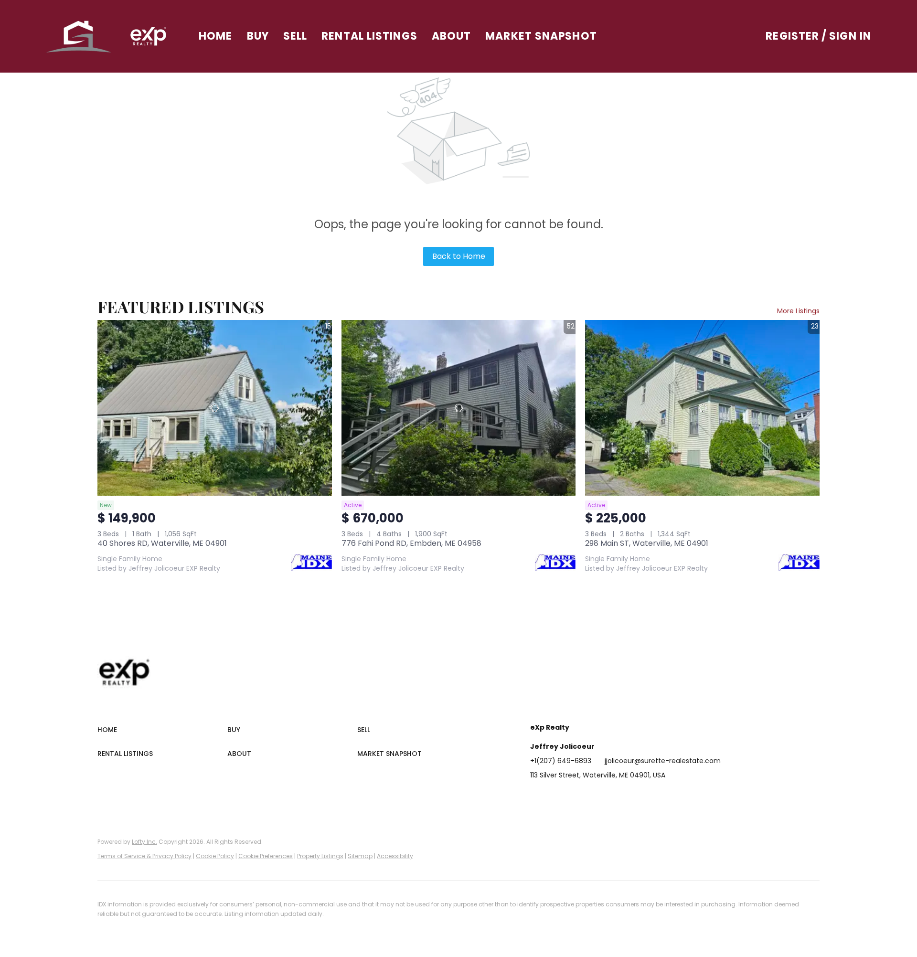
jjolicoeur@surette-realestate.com (663, 761)
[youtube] (633, 796)
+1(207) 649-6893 (560, 761)
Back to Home (458, 256)
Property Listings (320, 856)
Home (215, 36)
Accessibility (395, 856)
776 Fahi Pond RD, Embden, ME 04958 (411, 543)
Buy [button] (258, 36)
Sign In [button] (850, 36)
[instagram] (614, 796)
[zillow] (594, 796)
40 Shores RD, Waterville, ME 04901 (162, 543)
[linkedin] (556, 796)
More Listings (798, 311)
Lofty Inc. (144, 842)
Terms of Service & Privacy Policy (144, 856)
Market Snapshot (541, 36)
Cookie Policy (215, 856)
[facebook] (537, 796)
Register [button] (792, 36)
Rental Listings (369, 36)
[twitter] (575, 796)
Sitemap (360, 856)
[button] (79, 36)
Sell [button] (295, 36)
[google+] (652, 796)
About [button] (451, 36)
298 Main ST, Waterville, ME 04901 (646, 543)
